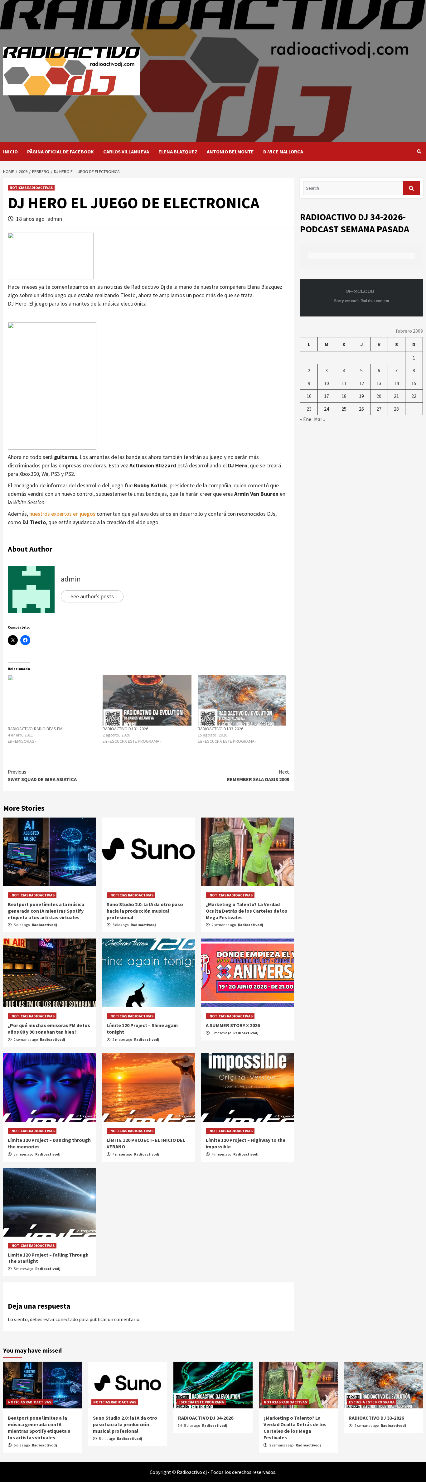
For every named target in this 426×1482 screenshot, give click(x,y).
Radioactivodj (44, 924)
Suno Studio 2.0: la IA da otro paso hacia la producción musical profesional (145, 910)
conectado (67, 1319)
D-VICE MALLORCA (283, 151)
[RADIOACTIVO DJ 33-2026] (242, 700)
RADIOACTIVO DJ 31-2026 (125, 728)
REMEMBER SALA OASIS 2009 (258, 775)
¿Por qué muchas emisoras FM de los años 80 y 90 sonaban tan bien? (49, 1028)
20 (378, 396)
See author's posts (92, 596)
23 (309, 409)
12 (361, 383)
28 (396, 409)
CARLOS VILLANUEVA (126, 151)
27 (378, 409)
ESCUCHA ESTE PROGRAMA (201, 1402)
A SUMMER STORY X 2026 (233, 1025)
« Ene (305, 419)
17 (326, 396)
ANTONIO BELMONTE (230, 151)
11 (343, 383)
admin (54, 218)
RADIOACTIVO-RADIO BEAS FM (35, 728)
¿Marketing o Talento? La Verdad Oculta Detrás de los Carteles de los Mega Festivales (246, 910)
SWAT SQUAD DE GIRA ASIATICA (42, 775)
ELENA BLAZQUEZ (177, 151)
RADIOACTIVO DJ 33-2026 (220, 728)
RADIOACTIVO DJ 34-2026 (205, 1418)
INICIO (10, 151)
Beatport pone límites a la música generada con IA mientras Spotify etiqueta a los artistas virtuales (46, 910)
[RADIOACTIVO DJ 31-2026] (147, 700)
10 (326, 383)
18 (343, 396)
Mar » (319, 419)
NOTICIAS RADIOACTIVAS (31, 187)
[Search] (419, 151)
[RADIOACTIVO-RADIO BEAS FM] (52, 700)
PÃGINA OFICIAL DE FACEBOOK (60, 151)
